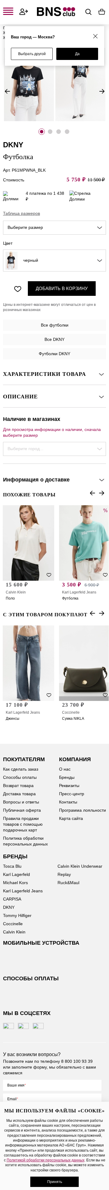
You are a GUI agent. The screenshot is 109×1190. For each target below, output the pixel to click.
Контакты (68, 802)
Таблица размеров (21, 213)
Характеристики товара (44, 374)
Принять (54, 1182)
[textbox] (54, 227)
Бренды (66, 777)
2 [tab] (50, 131)
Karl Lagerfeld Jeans (79, 592)
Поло (10, 598)
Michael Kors (15, 882)
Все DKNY (54, 339)
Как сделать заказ (20, 769)
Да (77, 54)
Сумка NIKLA (73, 718)
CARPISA (12, 899)
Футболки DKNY (54, 353)
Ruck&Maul (68, 882)
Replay (64, 874)
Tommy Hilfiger (17, 915)
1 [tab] (41, 131)
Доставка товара (19, 793)
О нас (65, 769)
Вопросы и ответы (21, 802)
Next (101, 91)
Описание (20, 397)
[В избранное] (17, 288)
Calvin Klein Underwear (80, 866)
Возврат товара (18, 785)
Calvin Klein (16, 592)
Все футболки (54, 325)
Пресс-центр (71, 793)
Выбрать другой (32, 54)
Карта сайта (71, 818)
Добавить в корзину (62, 288)
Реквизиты (69, 785)
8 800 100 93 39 (77, 1061)
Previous (7, 91)
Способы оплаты (20, 777)
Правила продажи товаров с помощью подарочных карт (23, 824)
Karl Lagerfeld (16, 874)
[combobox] (54, 228)
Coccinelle (71, 712)
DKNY (9, 907)
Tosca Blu (12, 866)
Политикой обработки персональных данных (45, 1160)
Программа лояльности (82, 810)
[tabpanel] (28, 84)
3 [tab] (58, 131)
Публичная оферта (22, 810)
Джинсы (12, 718)
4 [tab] (67, 131)
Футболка (70, 598)
